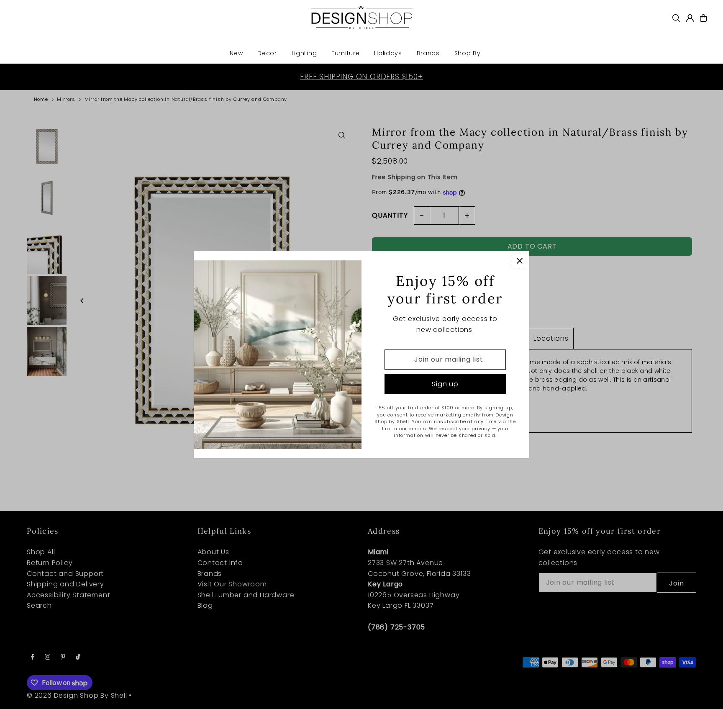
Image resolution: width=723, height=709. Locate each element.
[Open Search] (676, 18)
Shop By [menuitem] (467, 53)
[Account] (690, 18)
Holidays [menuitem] (388, 53)
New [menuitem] (236, 53)
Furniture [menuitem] (345, 53)
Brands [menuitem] (428, 53)
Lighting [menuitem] (304, 53)
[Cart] (703, 18)
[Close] (519, 260)
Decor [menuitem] (267, 53)
